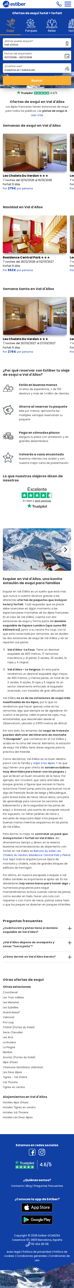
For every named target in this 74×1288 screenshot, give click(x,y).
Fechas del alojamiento (18, 53)
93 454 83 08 (40, 1244)
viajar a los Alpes (44, 763)
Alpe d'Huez (10, 1062)
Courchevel (10, 992)
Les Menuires (11, 1002)
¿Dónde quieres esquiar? (18, 41)
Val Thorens (10, 1082)
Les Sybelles (10, 1007)
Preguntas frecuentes (48, 1186)
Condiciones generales (32, 1256)
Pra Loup (8, 1022)
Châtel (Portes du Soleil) (19, 1027)
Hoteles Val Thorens (15, 1112)
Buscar (37, 80)
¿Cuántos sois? (13, 66)
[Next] (65, 549)
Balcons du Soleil (44, 851)
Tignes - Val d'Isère (15, 1077)
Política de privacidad (37, 1252)
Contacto (17, 1186)
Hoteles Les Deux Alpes (18, 1117)
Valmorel (8, 1017)
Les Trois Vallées (13, 997)
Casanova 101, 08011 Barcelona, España (37, 1240)
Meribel (7, 1052)
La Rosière (9, 1042)
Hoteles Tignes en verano (19, 1107)
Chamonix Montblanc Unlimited (23, 1067)
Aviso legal (13, 1252)
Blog (29, 1186)
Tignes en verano (14, 1087)
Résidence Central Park (44, 855)
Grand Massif (11, 1012)
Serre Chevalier (13, 1032)
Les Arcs (8, 1037)
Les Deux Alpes (12, 1072)
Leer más (37, 115)
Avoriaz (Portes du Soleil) (19, 1057)
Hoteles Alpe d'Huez (15, 1102)
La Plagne (9, 1047)
